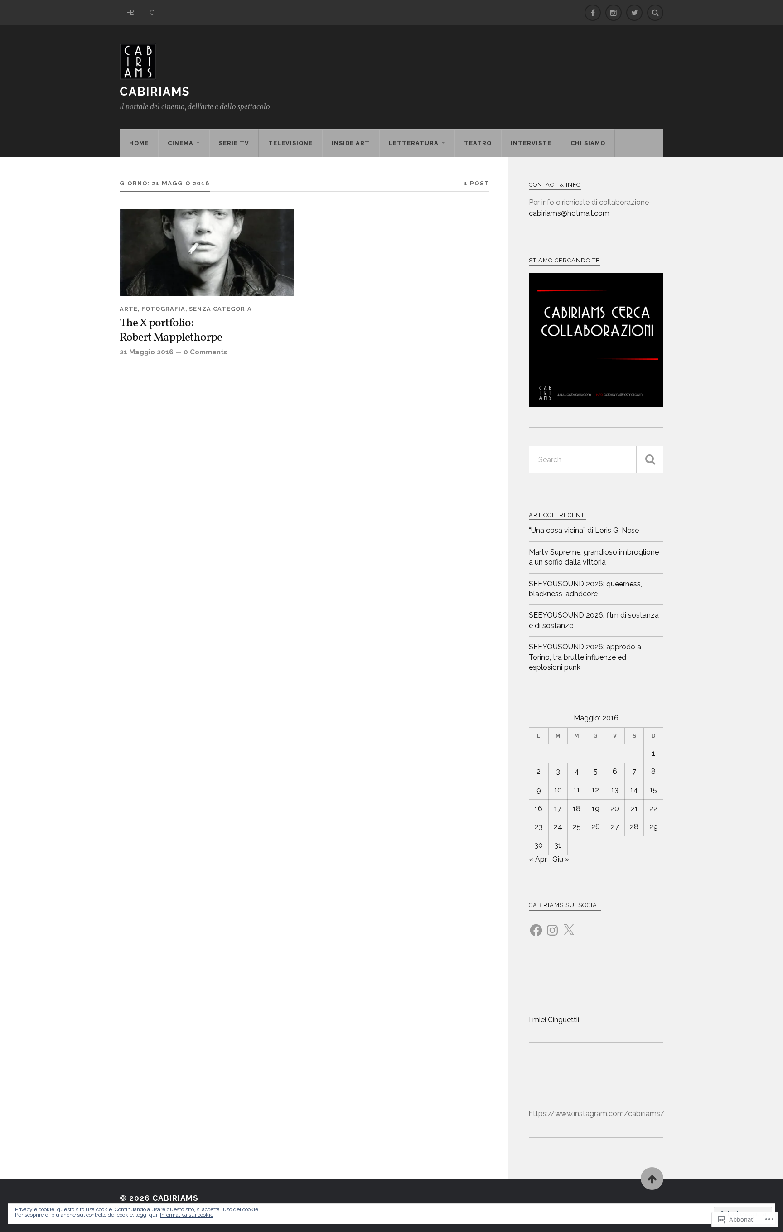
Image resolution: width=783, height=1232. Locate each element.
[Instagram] (552, 925)
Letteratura (414, 143)
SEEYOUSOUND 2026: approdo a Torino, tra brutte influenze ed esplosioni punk (585, 657)
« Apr (538, 859)
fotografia (163, 308)
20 (614, 808)
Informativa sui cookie (186, 1215)
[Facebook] (536, 925)
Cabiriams (155, 91)
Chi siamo (587, 143)
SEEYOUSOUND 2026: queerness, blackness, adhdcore (585, 589)
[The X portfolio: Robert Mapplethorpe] (207, 252)
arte (129, 308)
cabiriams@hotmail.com (569, 213)
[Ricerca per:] (596, 459)
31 (557, 845)
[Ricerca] (649, 459)
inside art (351, 143)
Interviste (531, 143)
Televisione (290, 143)
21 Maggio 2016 (147, 352)
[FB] (593, 13)
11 (577, 790)
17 (557, 808)
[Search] (655, 13)
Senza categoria (220, 308)
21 (634, 808)
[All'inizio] (652, 1178)
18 (576, 808)
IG (151, 12)
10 (558, 790)
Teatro (478, 143)
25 (577, 826)
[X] (568, 925)
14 (634, 790)
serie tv (234, 143)
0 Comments (205, 352)
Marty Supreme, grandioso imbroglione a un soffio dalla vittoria (594, 557)
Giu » (560, 859)
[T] (634, 13)
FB (130, 12)
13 (615, 790)
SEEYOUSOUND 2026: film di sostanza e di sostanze (594, 620)
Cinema (180, 143)
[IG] (613, 13)
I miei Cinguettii (554, 1019)
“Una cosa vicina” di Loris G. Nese (584, 530)
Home (139, 143)
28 (634, 826)
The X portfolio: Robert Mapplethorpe (171, 330)
